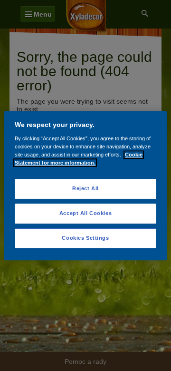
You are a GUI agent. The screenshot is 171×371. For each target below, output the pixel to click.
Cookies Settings (85, 238)
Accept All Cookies (85, 213)
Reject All (85, 188)
